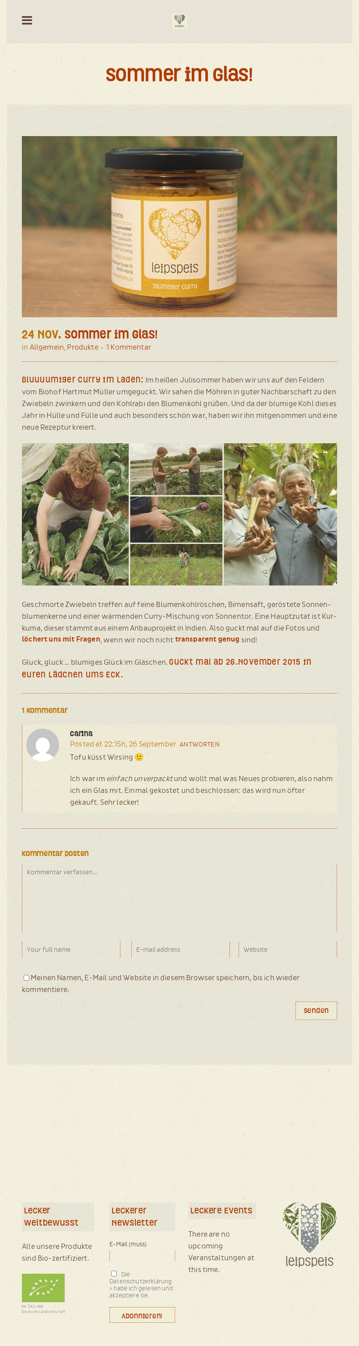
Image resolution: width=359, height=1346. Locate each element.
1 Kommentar (128, 347)
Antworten (200, 744)
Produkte (82, 347)
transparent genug (207, 639)
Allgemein (47, 347)
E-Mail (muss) (128, 1244)
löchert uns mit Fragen (61, 639)
